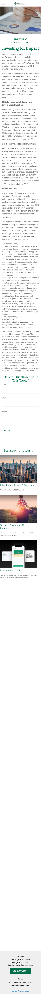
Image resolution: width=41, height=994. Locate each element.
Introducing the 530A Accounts (17, 485)
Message (6, 411)
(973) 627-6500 (23, 959)
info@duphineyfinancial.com (20, 965)
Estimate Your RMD (10, 570)
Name (4, 385)
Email (4, 398)
